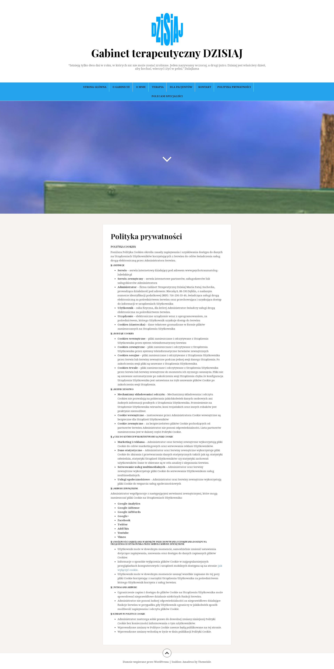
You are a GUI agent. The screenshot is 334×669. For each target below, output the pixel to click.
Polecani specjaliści (167, 96)
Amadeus (188, 661)
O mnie (141, 87)
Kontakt (204, 87)
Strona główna (94, 87)
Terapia (158, 87)
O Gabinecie (121, 87)
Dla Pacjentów (181, 87)
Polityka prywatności (234, 87)
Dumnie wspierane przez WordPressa (146, 661)
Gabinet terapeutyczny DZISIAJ (167, 53)
